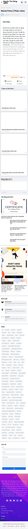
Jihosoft (19, 370)
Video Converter (20, 432)
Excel (15, 362)
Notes (22, 394)
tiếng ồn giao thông (19, 421)
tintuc (21, 424)
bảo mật (22, 335)
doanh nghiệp (5, 354)
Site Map (23, 526)
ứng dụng (4, 432)
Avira (16, 335)
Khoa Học (20, 375)
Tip (3, 427)
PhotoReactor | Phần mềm (9, 108)
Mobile (16, 389)
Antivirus (4, 332)
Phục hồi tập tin (10, 403)
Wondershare (16, 438)
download (9, 7)
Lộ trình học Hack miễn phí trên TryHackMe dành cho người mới (12, 217)
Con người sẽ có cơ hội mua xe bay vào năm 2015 (18, 228)
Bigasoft (13, 338)
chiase (9, 340)
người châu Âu (5, 394)
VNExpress (4, 435)
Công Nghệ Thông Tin (16, 348)
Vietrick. (23, 524)
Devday (18, 351)
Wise (10, 438)
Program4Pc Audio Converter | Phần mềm (13, 172)
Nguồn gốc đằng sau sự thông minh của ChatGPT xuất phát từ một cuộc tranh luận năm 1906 (6, 288)
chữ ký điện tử (5, 343)
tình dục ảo (15, 424)
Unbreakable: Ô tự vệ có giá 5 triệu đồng (17, 240)
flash (23, 362)
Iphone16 (13, 370)
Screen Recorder (19, 408)
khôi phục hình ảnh (14, 378)
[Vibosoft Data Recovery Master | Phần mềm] (14, 120)
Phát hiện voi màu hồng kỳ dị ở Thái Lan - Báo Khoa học (18, 234)
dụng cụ (11, 356)
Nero (21, 389)
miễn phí (11, 389)
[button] (2, 2)
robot (3, 408)
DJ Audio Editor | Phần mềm (9, 151)
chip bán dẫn (16, 340)
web (15, 435)
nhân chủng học (15, 394)
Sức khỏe (10, 416)
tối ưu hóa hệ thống (10, 427)
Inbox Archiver (16, 367)
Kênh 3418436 (13, 373)
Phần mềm (4, 400)
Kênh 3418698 (22, 373)
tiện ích (10, 421)
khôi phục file (5, 378)
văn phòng (11, 432)
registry (16, 405)
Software (4, 416)
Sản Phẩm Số (10, 408)
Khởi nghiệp (5, 381)
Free (3, 365)
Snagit (11, 413)
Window (20, 435)
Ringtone (22, 405)
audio (3, 335)
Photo (3, 403)
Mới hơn (4, 192)
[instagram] (17, 500)
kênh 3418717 (5, 375)
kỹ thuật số (13, 384)
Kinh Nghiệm (19, 381)
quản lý (4, 405)
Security (19, 411)
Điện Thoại (16, 359)
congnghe (18, 343)
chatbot (4, 340)
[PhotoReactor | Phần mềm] (14, 99)
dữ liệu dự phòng (19, 356)
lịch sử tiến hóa (5, 386)
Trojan (13, 430)
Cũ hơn (24, 192)
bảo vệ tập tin (5, 338)
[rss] (21, 500)
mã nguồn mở (19, 386)
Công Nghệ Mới (5, 348)
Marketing (4, 389)
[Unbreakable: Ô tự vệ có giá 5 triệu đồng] (5, 241)
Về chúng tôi (11, 526)
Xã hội (22, 438)
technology (17, 416)
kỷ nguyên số (5, 384)
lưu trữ (12, 386)
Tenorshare (4, 419)
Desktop (13, 351)
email (10, 362)
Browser (19, 338)
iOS (22, 367)
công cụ (4, 346)
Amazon (13, 329)
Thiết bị (17, 419)
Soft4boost (17, 413)
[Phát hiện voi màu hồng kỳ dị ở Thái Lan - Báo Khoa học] (5, 235)
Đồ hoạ (22, 359)
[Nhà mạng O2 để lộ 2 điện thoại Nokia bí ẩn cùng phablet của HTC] (5, 222)
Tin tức (9, 424)
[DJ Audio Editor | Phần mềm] (14, 142)
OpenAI (4, 397)
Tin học (4, 424)
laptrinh (19, 384)
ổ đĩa (9, 397)
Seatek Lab (3, 508)
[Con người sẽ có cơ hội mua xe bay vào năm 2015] (5, 229)
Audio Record (10, 335)
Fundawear (9, 365)
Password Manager (16, 397)
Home (2, 518)
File (19, 362)
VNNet (10, 435)
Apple (13, 332)
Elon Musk (4, 362)
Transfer (19, 427)
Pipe (17, 403)
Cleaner (12, 343)
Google (3, 367)
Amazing (7, 329)
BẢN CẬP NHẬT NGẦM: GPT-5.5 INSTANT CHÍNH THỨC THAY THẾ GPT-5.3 (21, 288)
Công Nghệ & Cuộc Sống (14, 346)
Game (15, 365)
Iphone (7, 370)
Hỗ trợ (9, 367)
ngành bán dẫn (10, 392)
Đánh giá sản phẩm (6, 359)
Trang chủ (3, 7)
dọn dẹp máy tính (15, 354)
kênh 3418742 (15, 75)
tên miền (11, 419)
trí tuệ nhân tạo (5, 430)
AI (2, 329)
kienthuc (12, 381)
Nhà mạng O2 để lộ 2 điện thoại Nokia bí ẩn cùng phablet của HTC (18, 222)
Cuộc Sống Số (5, 351)
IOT (3, 370)
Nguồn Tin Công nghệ (10, 2)
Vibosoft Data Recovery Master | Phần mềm (13, 129)
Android (19, 329)
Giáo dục (21, 365)
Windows (4, 438)
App (9, 332)
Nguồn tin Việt (4, 513)
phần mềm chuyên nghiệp (15, 400)
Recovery (10, 405)
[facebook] (7, 500)
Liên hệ (17, 526)
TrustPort (19, 430)
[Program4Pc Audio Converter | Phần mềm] (14, 163)
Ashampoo (19, 332)
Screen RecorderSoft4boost (8, 411)
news (3, 392)
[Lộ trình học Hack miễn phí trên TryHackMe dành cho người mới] (14, 206)
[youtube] (10, 500)
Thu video (4, 421)
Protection (22, 403)
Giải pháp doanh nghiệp (7, 510)
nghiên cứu (18, 392)
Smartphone (5, 413)
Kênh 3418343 (5, 373)
